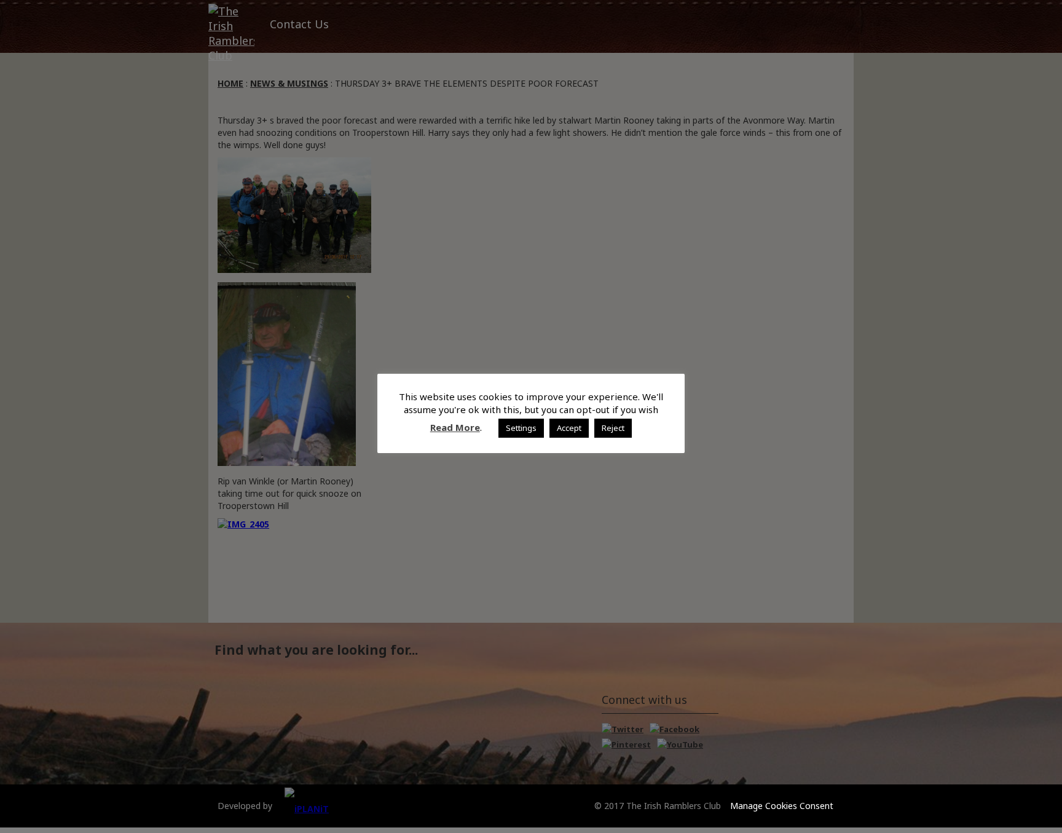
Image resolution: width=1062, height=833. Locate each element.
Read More (455, 427)
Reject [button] (613, 427)
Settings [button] (521, 427)
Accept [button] (569, 427)
